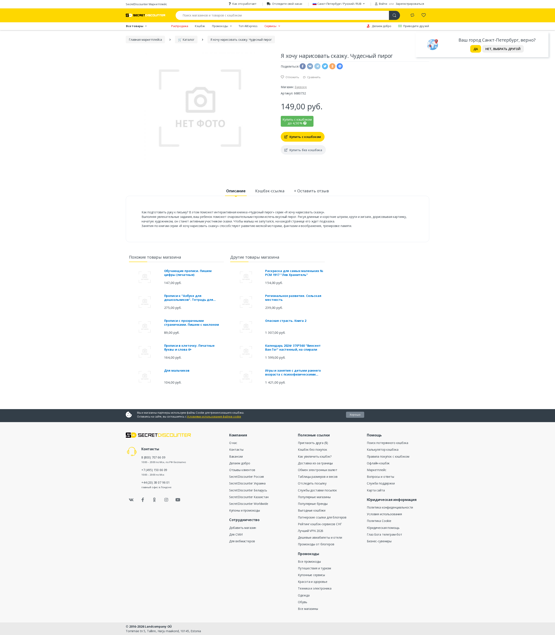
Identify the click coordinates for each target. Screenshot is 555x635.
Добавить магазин (242, 528)
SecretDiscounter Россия (246, 477)
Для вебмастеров (242, 541)
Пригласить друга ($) (313, 443)
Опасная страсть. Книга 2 (285, 321)
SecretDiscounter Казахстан (249, 497)
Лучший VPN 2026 (310, 531)
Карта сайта (376, 490)
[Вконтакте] (131, 499)
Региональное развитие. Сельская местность (293, 298)
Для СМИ (236, 534)
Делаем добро (381, 26)
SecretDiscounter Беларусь (248, 490)
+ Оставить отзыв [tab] (311, 190)
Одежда (303, 595)
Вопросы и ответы (380, 477)
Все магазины (308, 609)
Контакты (236, 449)
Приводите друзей (416, 26)
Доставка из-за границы (315, 463)
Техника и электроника (314, 588)
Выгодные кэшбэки (311, 510)
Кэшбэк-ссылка (269, 190)
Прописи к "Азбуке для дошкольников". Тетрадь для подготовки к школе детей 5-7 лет (192, 298)
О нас (233, 443)
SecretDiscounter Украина (247, 483)
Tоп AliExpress (248, 26)
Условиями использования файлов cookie (214, 416)
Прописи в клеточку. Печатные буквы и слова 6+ (189, 348)
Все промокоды (309, 561)
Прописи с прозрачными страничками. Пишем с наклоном (191, 323)
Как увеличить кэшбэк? (314, 456)
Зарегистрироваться (410, 4)
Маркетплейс (376, 470)
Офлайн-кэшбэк (378, 463)
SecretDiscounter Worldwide (248, 504)
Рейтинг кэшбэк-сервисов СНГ (320, 524)
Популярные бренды (313, 504)
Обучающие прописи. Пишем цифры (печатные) (188, 273)
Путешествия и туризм (314, 568)
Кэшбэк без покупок (312, 449)
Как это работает (244, 4)
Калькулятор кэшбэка (382, 449)
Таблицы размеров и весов (318, 477)
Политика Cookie (379, 521)
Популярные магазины (314, 497)
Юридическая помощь (383, 528)
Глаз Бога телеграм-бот (384, 534)
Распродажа (179, 26)
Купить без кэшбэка (305, 150)
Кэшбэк (200, 26)
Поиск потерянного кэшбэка (387, 443)
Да (475, 49)
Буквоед (301, 87)
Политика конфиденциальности (390, 507)
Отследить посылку (312, 483)
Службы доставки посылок (317, 490)
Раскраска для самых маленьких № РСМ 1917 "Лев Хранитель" (294, 273)
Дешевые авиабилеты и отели (320, 537)
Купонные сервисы (311, 575)
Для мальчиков (176, 371)
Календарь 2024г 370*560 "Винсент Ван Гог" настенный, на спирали (292, 348)
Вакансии (236, 456)
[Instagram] (166, 499)
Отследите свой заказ (287, 4)
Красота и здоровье (312, 582)
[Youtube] (177, 499)
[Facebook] (142, 499)
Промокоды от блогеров (316, 544)
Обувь (302, 602)
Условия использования (384, 514)
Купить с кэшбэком (305, 137)
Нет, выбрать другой (503, 49)
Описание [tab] (236, 190)
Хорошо (355, 414)
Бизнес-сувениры (379, 541)
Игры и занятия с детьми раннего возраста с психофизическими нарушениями (293, 372)
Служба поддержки (381, 483)
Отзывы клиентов (242, 470)
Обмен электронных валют (317, 470)
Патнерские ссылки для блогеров (322, 517)
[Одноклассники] (154, 499)
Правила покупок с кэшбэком (388, 456)
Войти (382, 4)
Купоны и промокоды (244, 510)
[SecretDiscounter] (145, 15)
